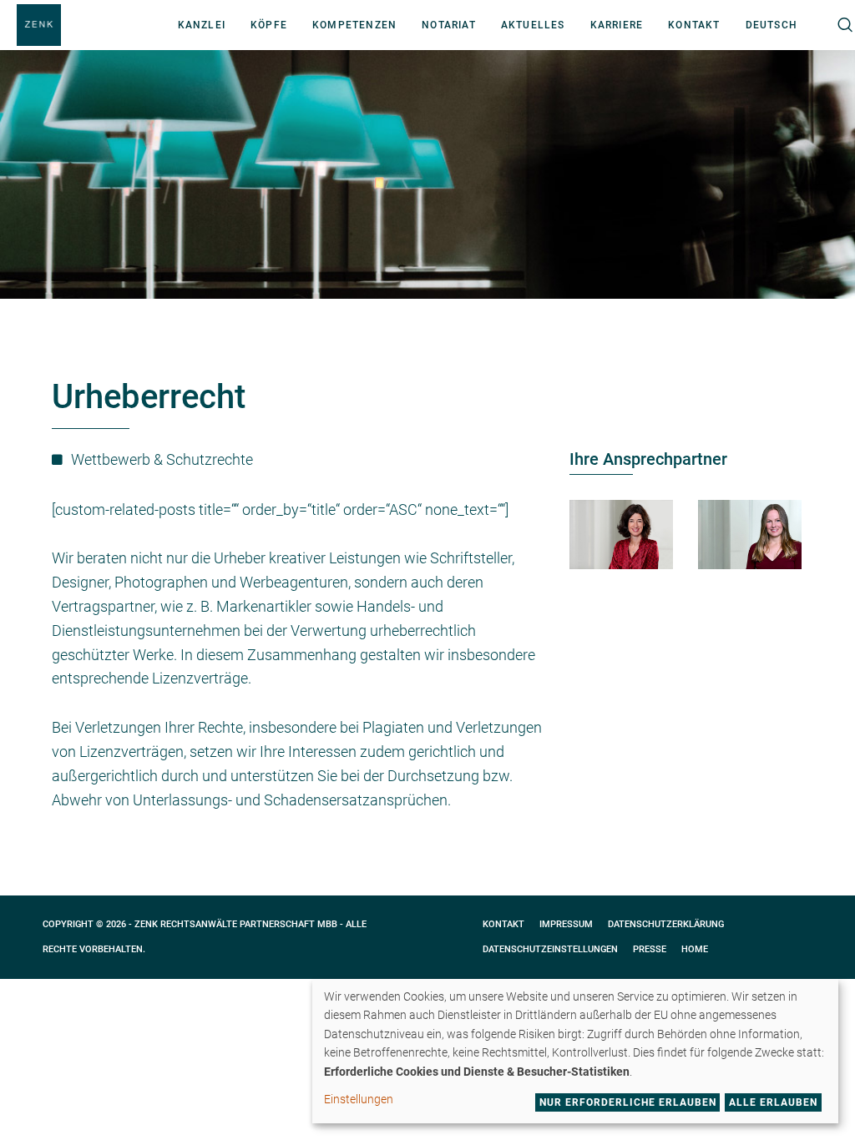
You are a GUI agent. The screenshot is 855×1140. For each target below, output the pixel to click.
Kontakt (503, 924)
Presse (649, 949)
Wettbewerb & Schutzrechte (162, 459)
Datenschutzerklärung (666, 924)
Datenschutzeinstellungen (550, 949)
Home (694, 949)
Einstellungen (358, 1099)
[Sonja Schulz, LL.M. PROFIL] (750, 534)
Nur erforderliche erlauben (627, 1102)
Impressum (566, 924)
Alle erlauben (773, 1102)
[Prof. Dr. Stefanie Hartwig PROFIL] (621, 534)
